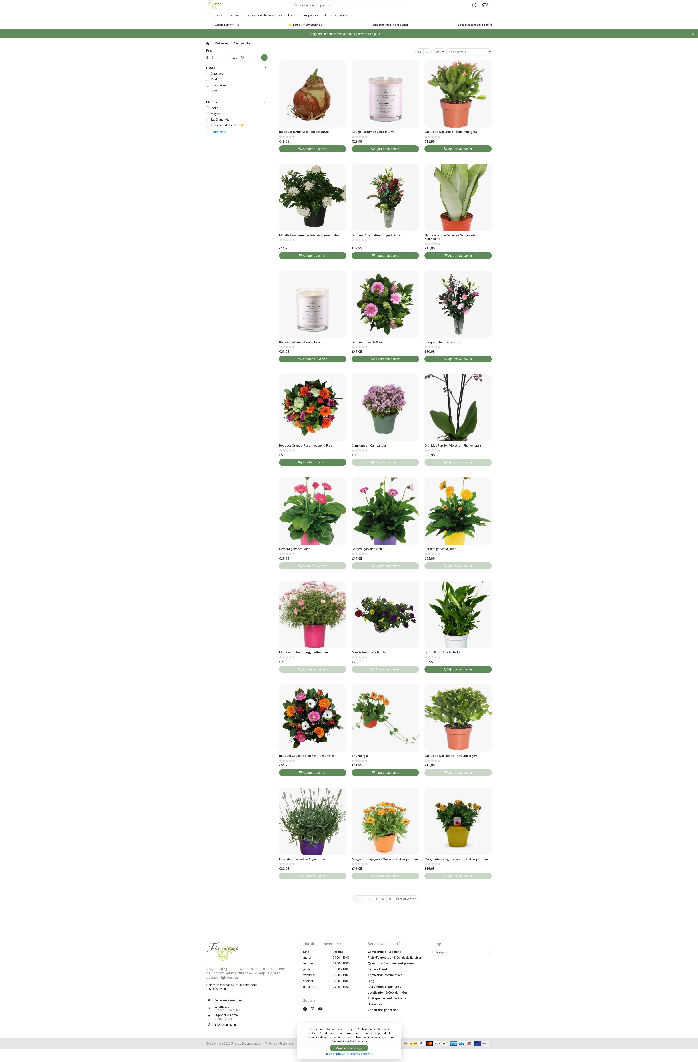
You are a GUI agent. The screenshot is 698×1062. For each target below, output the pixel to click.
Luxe (214, 91)
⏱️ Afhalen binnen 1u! (225, 24)
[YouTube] (322, 1009)
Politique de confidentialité (387, 998)
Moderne (217, 79)
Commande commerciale (385, 975)
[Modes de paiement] (405, 1043)
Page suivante (405, 899)
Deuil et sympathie (303, 15)
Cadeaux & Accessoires (263, 15)
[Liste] (427, 51)
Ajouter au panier (315, 149)
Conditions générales (383, 1010)
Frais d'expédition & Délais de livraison (395, 958)
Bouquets (214, 15)
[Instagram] (314, 1009)
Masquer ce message (349, 1048)
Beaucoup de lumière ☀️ (227, 125)
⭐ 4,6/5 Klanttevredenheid (305, 24)
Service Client (377, 969)
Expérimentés (220, 120)
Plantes (234, 15)
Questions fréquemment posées (391, 963)
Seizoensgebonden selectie (475, 24)
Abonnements (335, 15)
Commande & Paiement (384, 952)
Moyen (215, 114)
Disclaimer (375, 1004)
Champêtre (218, 85)
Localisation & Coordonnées (387, 992)
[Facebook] (306, 1009)
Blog (371, 981)
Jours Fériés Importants (384, 987)
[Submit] (264, 57)
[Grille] (419, 51)
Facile (214, 108)
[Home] (207, 43)
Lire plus (374, 34)
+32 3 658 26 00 (216, 989)
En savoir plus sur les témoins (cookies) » (349, 1053)
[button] (473, 5)
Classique (217, 74)
